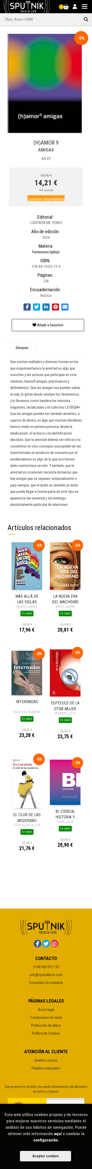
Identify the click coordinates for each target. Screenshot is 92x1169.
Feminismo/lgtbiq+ (46, 252)
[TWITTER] (46, 944)
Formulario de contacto (46, 983)
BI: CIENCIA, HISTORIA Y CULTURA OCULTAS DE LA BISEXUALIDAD (65, 814)
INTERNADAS (27, 701)
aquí (58, 1133)
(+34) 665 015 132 (46, 967)
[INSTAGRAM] (54, 944)
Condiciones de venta (46, 1017)
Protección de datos (46, 1025)
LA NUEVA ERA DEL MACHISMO (65, 599)
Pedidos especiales (46, 1068)
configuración (45, 1140)
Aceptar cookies (45, 1156)
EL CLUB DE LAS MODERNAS (27, 817)
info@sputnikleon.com (46, 975)
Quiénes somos (45, 1060)
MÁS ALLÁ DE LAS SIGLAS (26, 599)
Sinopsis (22, 347)
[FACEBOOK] (37, 944)
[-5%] (27, 565)
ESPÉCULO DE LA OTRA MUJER (65, 706)
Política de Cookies (46, 1033)
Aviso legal (46, 1010)
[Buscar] (86, 19)
